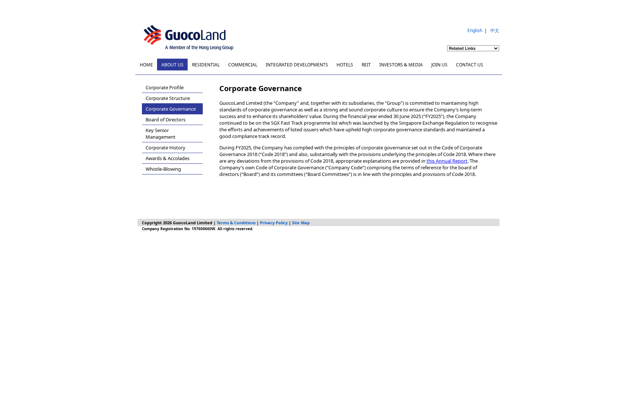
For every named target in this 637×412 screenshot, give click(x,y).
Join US (439, 65)
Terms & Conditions (236, 222)
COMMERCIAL (242, 65)
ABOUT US (172, 65)
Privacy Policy (274, 222)
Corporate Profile (165, 87)
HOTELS (345, 65)
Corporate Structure (168, 98)
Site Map (301, 222)
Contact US (469, 65)
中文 (494, 30)
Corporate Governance (171, 108)
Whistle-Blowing (163, 169)
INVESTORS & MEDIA (401, 65)
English (474, 30)
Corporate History (165, 147)
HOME (146, 65)
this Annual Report (447, 160)
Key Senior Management (160, 133)
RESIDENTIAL (206, 65)
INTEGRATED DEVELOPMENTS (297, 65)
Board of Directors (165, 119)
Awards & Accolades (167, 158)
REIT (366, 65)
